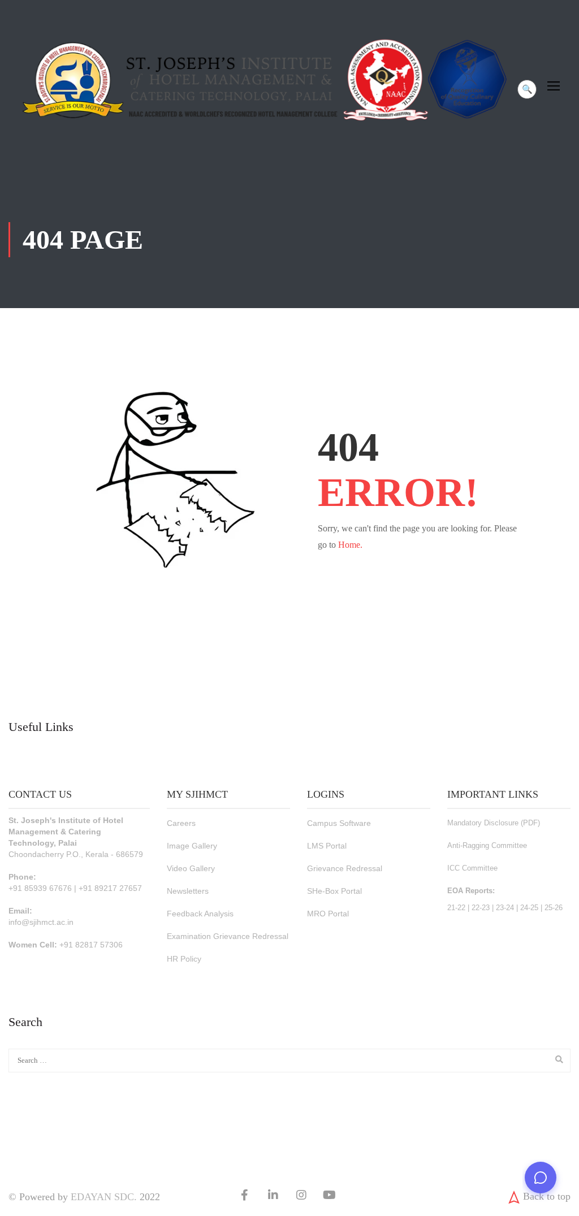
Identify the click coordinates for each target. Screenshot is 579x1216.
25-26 (554, 907)
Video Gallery (191, 868)
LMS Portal (327, 845)
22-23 (481, 907)
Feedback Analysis (200, 913)
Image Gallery (192, 845)
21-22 (456, 907)
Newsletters (188, 890)
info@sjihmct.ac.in (41, 922)
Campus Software (339, 823)
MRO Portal (328, 913)
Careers (181, 823)
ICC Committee (472, 868)
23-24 (505, 907)
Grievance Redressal (344, 868)
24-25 (529, 907)
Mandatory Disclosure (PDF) (493, 823)
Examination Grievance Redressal (227, 936)
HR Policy (184, 958)
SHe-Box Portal (334, 890)
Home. (350, 544)
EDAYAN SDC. (104, 1196)
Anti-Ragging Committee (487, 845)
